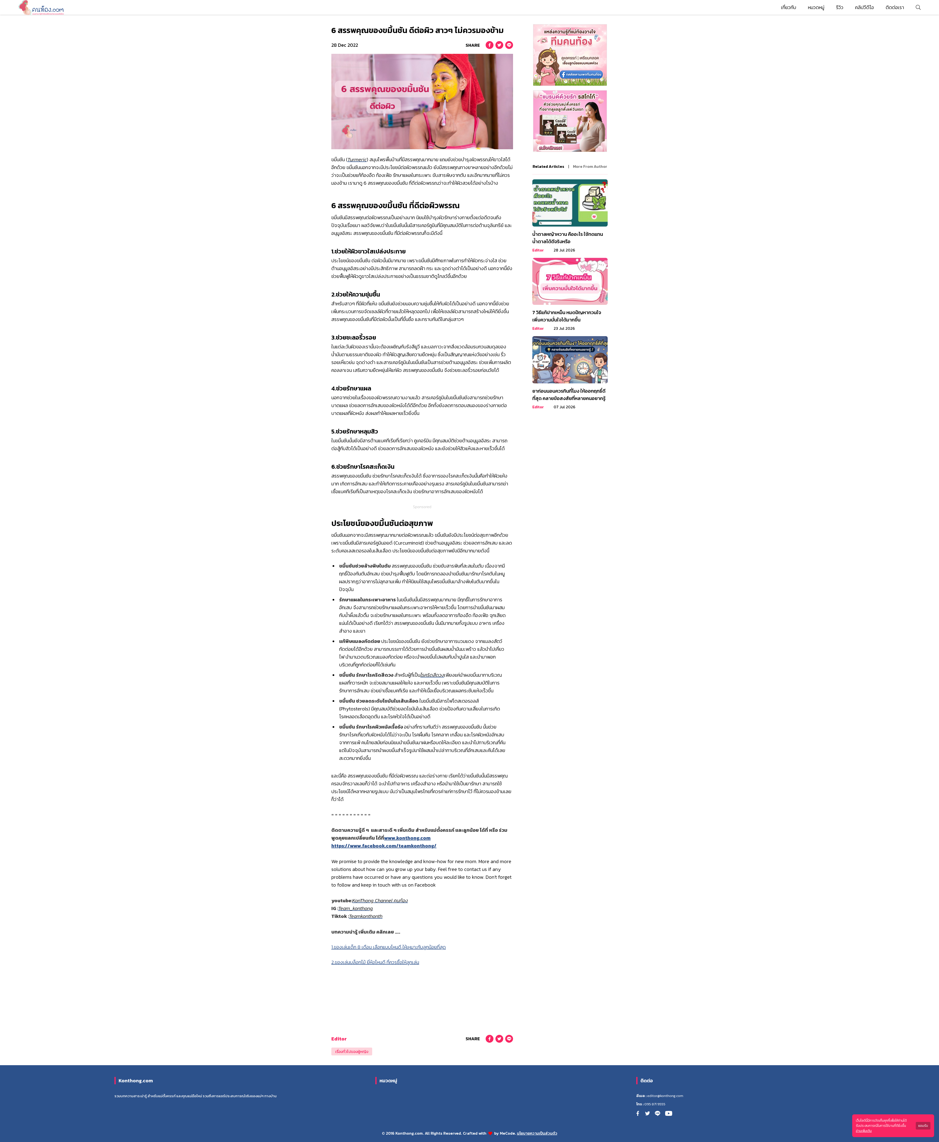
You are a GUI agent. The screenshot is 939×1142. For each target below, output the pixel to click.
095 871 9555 (654, 1104)
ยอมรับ (923, 1125)
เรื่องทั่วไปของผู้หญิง (351, 1051)
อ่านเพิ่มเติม (864, 1130)
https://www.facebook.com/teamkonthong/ (383, 845)
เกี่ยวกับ (788, 7)
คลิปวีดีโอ (864, 7)
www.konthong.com (407, 838)
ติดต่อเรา (895, 7)
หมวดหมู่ (816, 7)
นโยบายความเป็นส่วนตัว (537, 1133)
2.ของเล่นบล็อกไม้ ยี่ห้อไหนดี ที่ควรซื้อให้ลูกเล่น (375, 962)
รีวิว (839, 7)
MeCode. (508, 1133)
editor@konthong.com (665, 1095)
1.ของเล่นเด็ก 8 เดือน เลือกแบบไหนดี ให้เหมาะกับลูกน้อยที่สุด (388, 947)
